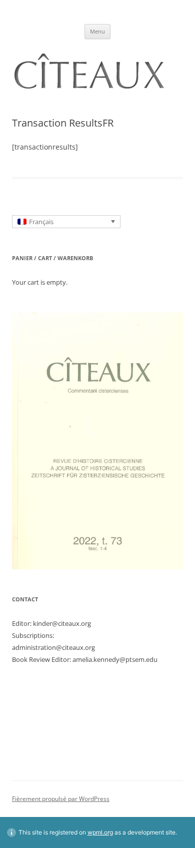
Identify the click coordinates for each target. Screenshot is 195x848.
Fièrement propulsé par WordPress (61, 798)
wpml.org (100, 832)
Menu (97, 31)
